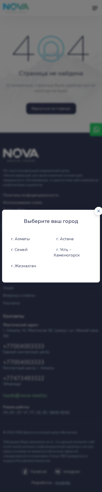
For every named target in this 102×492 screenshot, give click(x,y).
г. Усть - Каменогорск (67, 252)
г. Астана (64, 239)
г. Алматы (20, 239)
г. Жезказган (23, 266)
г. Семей (19, 250)
